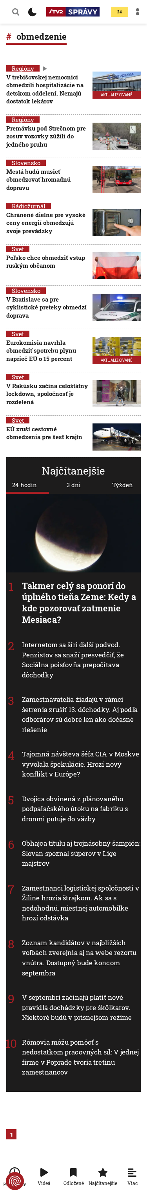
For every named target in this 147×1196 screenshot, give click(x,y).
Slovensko (26, 163)
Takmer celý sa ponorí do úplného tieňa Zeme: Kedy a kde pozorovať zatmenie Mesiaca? (79, 602)
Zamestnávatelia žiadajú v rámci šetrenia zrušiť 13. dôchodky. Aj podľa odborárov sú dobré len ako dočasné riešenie (80, 714)
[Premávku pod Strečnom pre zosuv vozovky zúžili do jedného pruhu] (117, 137)
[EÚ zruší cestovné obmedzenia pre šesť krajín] (117, 437)
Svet (18, 249)
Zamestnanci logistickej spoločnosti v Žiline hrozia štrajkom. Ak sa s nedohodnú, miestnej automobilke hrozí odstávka (80, 903)
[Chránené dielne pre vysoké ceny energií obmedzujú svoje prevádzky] (117, 223)
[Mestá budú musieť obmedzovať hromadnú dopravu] (117, 180)
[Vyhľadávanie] (15, 11)
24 (119, 12)
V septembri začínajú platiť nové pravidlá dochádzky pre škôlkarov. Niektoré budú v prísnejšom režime (77, 1007)
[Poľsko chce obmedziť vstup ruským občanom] (117, 265)
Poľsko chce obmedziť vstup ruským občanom (45, 261)
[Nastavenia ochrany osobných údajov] (15, 1181)
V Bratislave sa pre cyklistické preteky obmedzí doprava (46, 307)
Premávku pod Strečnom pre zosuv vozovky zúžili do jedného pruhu (46, 136)
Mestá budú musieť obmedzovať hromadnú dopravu (38, 179)
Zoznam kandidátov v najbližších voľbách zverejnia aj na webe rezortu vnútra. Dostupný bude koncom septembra (79, 957)
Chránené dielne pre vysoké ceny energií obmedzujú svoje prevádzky (45, 223)
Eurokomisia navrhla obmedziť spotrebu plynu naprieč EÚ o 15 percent (41, 350)
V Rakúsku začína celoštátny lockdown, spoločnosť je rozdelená (47, 394)
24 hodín (24, 485)
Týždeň (122, 485)
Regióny (23, 68)
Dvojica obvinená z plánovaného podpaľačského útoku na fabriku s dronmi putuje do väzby (75, 808)
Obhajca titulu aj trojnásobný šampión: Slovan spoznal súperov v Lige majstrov (81, 853)
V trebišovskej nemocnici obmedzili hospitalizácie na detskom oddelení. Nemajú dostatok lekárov (44, 89)
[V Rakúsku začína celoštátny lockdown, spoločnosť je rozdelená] (117, 394)
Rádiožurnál (28, 206)
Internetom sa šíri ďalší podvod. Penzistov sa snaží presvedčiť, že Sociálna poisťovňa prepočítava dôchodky (73, 659)
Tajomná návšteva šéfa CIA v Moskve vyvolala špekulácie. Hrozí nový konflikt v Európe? (80, 763)
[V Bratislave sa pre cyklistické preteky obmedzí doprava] (117, 308)
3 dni (74, 485)
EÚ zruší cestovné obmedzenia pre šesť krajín (44, 433)
